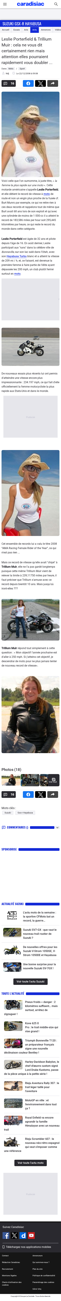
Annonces (46, 29)
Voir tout (53, 782)
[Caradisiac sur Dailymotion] (23, 1236)
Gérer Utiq (37, 1289)
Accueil (5, 29)
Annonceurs (38, 1256)
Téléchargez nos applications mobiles (28, 1247)
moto (47, 194)
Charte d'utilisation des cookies (12, 1283)
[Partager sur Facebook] (29, 82)
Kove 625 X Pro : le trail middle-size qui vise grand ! (42, 1027)
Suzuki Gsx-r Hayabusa (22, 23)
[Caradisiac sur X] (15, 1236)
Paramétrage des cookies (43, 1282)
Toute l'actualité (13, 993)
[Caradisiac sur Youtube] (31, 1236)
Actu (34, 29)
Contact (5, 1256)
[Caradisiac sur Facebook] (6, 1236)
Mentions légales (9, 1276)
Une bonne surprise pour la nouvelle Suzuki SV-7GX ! (39, 966)
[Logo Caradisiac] (30, 7)
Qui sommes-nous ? (41, 1262)
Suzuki (8, 812)
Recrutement (7, 1269)
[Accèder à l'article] (12, 915)
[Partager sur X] (41, 82)
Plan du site (38, 1269)
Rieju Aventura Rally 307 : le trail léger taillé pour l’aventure (42, 1087)
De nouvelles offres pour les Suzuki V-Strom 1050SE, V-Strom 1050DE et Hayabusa (40, 951)
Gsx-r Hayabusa (25, 812)
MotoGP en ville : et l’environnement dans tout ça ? (41, 1104)
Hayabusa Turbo (17, 256)
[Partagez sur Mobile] (53, 82)
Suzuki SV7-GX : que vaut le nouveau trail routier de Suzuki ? (40, 933)
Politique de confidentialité (44, 1276)
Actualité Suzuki (13, 904)
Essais (16, 29)
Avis (26, 29)
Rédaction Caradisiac (11, 1262)
